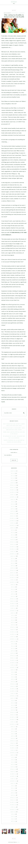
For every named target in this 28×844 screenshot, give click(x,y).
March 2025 (13, 511)
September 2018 (13, 695)
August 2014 (13, 811)
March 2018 (13, 710)
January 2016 (13, 771)
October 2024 (13, 523)
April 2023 (13, 565)
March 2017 (13, 738)
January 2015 (13, 799)
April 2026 (13, 480)
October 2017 (13, 721)
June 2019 (13, 674)
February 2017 (13, 740)
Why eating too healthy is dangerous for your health (14, 16)
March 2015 (13, 795)
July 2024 (13, 530)
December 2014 (13, 802)
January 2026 (13, 487)
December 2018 (13, 688)
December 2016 (13, 745)
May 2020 (13, 648)
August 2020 (13, 641)
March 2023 (13, 568)
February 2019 (13, 683)
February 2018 (13, 712)
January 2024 (13, 544)
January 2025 (13, 515)
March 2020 (13, 653)
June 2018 (13, 702)
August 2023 (13, 556)
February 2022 (13, 598)
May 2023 (13, 563)
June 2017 (13, 731)
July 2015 (13, 785)
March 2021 (13, 624)
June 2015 (13, 788)
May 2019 (13, 676)
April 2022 (13, 594)
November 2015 (13, 776)
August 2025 (13, 499)
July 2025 (13, 501)
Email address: (14, 452)
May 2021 (13, 620)
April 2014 (13, 821)
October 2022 (13, 579)
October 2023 (13, 551)
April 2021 (13, 622)
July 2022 (13, 586)
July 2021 (13, 615)
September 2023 (13, 553)
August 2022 (13, 584)
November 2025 (13, 492)
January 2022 (13, 601)
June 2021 (13, 617)
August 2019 (13, 669)
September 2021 (13, 610)
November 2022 (13, 577)
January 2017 (13, 743)
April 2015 (13, 792)
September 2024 (13, 525)
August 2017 (13, 726)
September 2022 (13, 582)
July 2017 (13, 728)
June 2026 (13, 475)
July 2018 (13, 700)
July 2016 (13, 757)
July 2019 (13, 672)
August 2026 (13, 470)
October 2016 (13, 750)
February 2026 (13, 485)
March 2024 (13, 539)
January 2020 (13, 657)
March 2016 (13, 766)
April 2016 (13, 764)
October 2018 (13, 693)
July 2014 (13, 814)
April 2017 (13, 736)
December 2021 (13, 603)
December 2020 (13, 631)
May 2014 (13, 818)
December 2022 (13, 575)
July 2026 (13, 473)
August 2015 (13, 783)
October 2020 (13, 636)
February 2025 (13, 513)
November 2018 (13, 691)
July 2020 (13, 643)
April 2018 (13, 707)
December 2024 (13, 518)
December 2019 (13, 660)
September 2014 (13, 809)
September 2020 (13, 639)
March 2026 (13, 482)
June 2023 (13, 560)
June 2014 (13, 816)
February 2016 (13, 769)
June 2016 (13, 759)
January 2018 (13, 714)
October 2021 (13, 608)
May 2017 (13, 733)
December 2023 (13, 546)
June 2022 (13, 589)
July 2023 (13, 558)
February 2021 (13, 627)
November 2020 (13, 634)
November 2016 (13, 747)
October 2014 (13, 807)
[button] (14, 10)
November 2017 (13, 719)
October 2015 (13, 778)
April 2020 (13, 650)
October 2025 (13, 494)
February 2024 (13, 541)
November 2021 (13, 605)
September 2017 (13, 724)
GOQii (14, 2)
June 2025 (13, 504)
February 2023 (13, 570)
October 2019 (13, 665)
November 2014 (13, 804)
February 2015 (13, 797)
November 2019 (13, 662)
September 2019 (13, 667)
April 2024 (13, 537)
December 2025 (13, 489)
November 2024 (13, 520)
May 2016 (13, 762)
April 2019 (13, 679)
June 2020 (13, 646)
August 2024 (13, 527)
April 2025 (13, 508)
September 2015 (13, 781)
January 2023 (13, 572)
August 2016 (13, 754)
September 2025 (13, 496)
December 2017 (13, 717)
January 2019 (13, 686)
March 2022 (13, 596)
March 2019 (13, 681)
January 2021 (13, 629)
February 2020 (13, 655)
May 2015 (13, 790)
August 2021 (13, 612)
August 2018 (13, 698)
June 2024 (13, 532)
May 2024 (13, 534)
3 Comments (21, 12)
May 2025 (13, 506)
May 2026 (13, 478)
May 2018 (13, 705)
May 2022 (13, 591)
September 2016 (13, 752)
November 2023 (13, 549)
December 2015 (13, 773)
